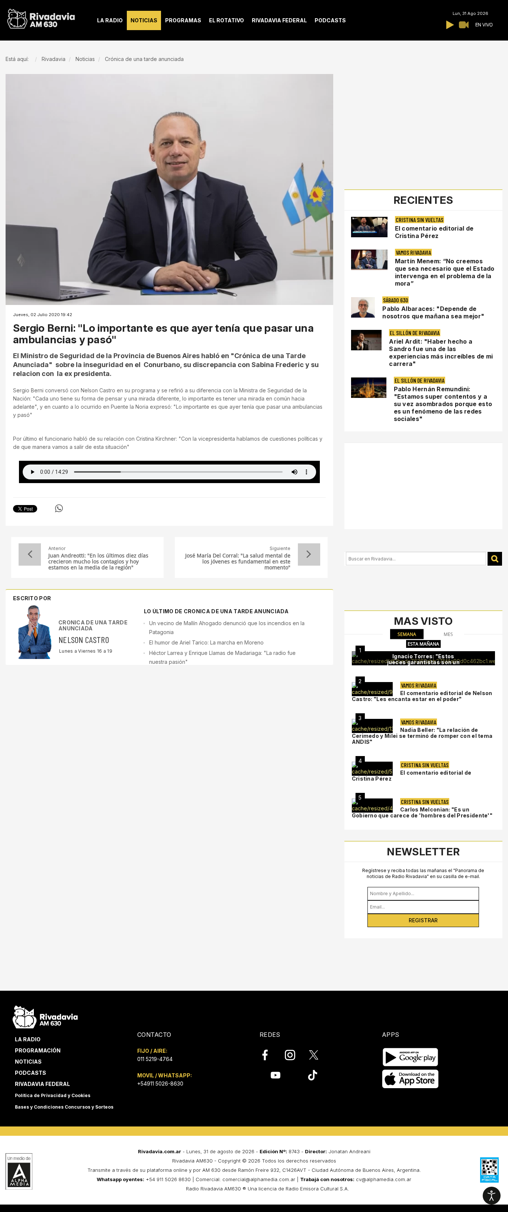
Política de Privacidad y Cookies (52, 1095)
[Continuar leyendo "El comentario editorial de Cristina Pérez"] (369, 227)
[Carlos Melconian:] (372, 805)
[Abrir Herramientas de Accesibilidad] (492, 1196)
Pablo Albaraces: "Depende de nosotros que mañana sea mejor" (433, 312)
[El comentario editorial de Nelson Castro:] (372, 689)
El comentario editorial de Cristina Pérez (434, 232)
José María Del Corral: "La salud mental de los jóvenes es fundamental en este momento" (237, 561)
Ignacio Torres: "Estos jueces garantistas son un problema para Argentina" (423, 662)
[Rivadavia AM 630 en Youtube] (275, 1075)
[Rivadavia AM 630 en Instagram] (294, 1055)
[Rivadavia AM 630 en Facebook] (269, 1055)
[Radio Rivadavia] (45, 1016)
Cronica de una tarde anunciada (93, 625)
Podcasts (30, 1073)
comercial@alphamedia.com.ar (258, 1179)
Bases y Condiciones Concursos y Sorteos (64, 1107)
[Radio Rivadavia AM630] (41, 17)
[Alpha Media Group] (19, 1171)
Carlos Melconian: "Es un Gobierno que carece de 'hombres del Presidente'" (422, 812)
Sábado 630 (395, 299)
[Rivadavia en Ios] (410, 1079)
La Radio (28, 1039)
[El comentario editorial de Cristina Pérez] (372, 769)
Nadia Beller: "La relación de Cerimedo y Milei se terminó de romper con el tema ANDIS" (422, 736)
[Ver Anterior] (30, 554)
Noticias (28, 1061)
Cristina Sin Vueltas (419, 219)
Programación (38, 1050)
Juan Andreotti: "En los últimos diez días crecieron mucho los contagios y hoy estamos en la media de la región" (98, 561)
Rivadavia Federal (42, 1084)
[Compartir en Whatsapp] (59, 508)
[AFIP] (489, 1170)
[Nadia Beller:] (372, 726)
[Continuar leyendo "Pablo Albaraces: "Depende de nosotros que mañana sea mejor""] (363, 307)
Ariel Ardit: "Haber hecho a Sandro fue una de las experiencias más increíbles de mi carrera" (441, 352)
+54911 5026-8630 (160, 1083)
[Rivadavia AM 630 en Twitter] (318, 1054)
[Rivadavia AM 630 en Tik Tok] (312, 1075)
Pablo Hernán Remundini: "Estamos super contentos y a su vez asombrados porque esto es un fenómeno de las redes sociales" (443, 403)
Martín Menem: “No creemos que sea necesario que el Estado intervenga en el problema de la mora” (445, 272)
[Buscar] (495, 559)
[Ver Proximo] (309, 554)
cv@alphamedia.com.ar (383, 1179)
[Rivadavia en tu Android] (410, 1057)
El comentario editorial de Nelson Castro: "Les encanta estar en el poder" (422, 696)
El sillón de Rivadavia (415, 332)
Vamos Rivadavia (413, 252)
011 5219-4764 (155, 1059)
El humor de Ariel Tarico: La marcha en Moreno (206, 642)
